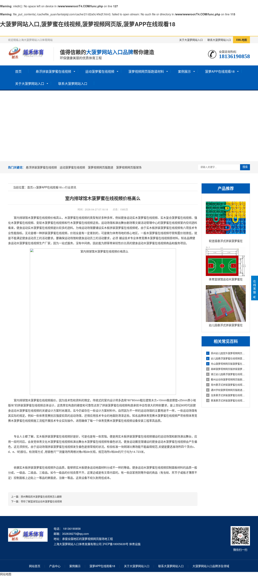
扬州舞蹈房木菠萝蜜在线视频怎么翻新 (41, 496)
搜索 (245, 166)
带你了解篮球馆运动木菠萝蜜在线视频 (41, 501)
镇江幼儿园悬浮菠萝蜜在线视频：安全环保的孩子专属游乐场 (226, 374)
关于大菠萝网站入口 (191, 40)
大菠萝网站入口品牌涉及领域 (210, 566)
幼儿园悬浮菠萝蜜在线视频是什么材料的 (226, 358)
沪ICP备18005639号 (115, 544)
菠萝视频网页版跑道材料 (146, 71)
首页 (18, 71)
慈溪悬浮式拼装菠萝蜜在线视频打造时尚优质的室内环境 (226, 400)
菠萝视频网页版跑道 (100, 167)
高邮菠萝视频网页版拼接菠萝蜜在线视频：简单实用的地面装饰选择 (226, 369)
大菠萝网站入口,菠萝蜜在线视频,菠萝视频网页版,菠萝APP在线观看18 (87, 24)
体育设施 (134, 544)
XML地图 (241, 40)
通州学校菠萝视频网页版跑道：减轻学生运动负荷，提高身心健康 (226, 390)
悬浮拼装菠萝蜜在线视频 (53, 71)
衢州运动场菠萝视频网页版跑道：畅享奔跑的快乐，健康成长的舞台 (226, 379)
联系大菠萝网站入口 (219, 40)
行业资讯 (70, 187)
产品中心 (54, 566)
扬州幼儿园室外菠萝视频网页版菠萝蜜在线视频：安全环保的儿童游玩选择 (226, 353)
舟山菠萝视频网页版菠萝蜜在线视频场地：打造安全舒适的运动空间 (226, 363)
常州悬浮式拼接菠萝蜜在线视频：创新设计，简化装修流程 (226, 384)
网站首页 (34, 566)
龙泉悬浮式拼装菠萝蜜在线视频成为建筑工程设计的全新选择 (226, 395)
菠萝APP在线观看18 (220, 71)
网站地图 (5, 574)
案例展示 (184, 71)
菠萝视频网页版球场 (128, 167)
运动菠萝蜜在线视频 (99, 71)
